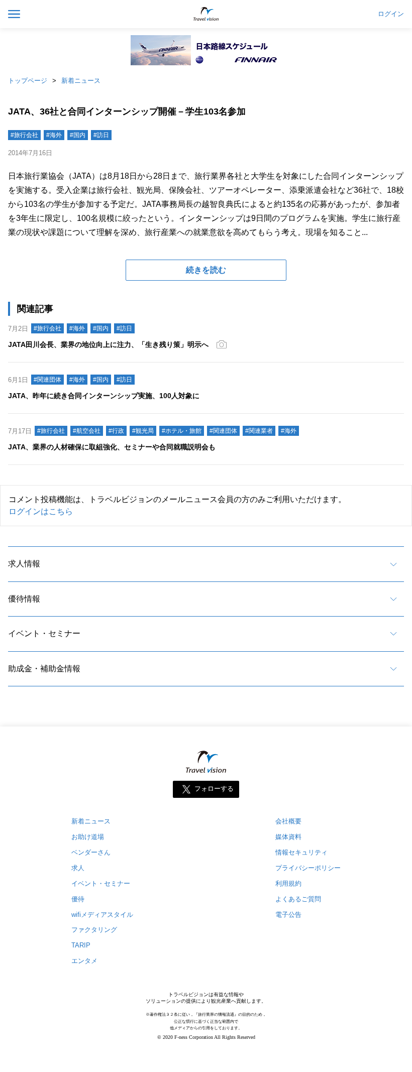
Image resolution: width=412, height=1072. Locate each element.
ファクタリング (94, 929)
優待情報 (24, 598)
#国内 (77, 135)
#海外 (54, 135)
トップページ (27, 80)
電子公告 (288, 914)
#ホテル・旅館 (181, 430)
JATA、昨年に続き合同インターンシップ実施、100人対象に (103, 396)
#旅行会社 (24, 135)
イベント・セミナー (44, 633)
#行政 (116, 430)
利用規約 (288, 883)
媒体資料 (288, 837)
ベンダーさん (91, 852)
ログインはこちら (41, 511)
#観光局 (143, 430)
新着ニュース (80, 80)
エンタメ (84, 961)
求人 (77, 868)
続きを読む (206, 270)
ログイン (391, 14)
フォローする (214, 788)
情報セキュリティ (301, 852)
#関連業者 (259, 430)
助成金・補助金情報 (44, 668)
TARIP (80, 945)
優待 (77, 899)
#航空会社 (86, 430)
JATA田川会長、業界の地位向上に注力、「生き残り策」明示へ (108, 344)
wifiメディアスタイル (102, 914)
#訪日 (101, 135)
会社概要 (288, 821)
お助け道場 (87, 837)
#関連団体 (47, 379)
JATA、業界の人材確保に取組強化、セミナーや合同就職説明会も (112, 447)
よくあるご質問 (298, 899)
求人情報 (24, 563)
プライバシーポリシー (308, 868)
